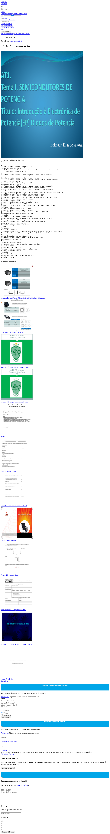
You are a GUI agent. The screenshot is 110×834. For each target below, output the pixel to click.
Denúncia (4, 750)
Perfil (3, 29)
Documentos (5, 742)
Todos (6, 713)
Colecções (11, 20)
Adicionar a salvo (24, 34)
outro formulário (22, 785)
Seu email (4, 806)
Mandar (11, 832)
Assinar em (5, 697)
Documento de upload (8, 14)
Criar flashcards (21, 14)
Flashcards (4, 20)
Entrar (3, 12)
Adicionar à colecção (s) (9, 34)
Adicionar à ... (6, 31)
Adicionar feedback (8, 768)
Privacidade (5, 754)
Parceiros (11, 750)
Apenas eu (7, 715)
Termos (11, 754)
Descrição (8, 703)
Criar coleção (6, 717)
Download (4, 681)
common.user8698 (16, 41)
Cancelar (4, 832)
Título (3, 699)
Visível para (5, 711)
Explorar (4, 4)
